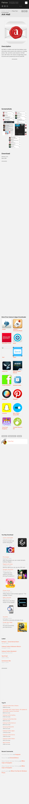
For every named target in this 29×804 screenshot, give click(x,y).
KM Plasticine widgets (22, 11)
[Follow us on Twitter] (7, 6)
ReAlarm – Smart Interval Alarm (10, 641)
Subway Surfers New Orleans (10, 705)
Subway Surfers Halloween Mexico (11, 646)
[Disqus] (14, 467)
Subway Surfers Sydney (9, 715)
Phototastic (6, 557)
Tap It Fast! (5, 656)
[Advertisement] (14, 74)
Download (6, 154)
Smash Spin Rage (7, 622)
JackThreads (26, 11)
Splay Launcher (7, 597)
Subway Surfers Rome (9, 734)
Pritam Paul (15, 11)
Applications (12, 436)
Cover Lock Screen (8, 537)
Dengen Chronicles (8, 569)
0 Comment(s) (5, 12)
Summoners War (6, 660)
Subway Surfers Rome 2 (9, 723)
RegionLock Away (8, 564)
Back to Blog (24, 11)
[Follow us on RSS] (5, 6)
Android (4, 436)
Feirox (5, 3)
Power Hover (6, 590)
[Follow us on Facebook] (2, 6)
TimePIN (5, 617)
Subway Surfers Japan (9, 731)
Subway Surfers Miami (9, 738)
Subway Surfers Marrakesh (9, 651)
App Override (6, 742)
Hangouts (17, 754)
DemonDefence (14, 757)
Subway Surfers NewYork (9, 719)
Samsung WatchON (8, 727)
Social (19, 436)
